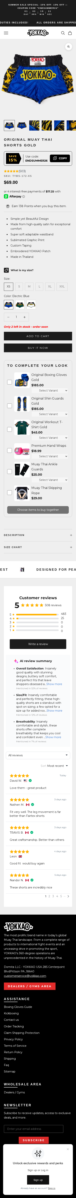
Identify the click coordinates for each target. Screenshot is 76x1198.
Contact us (11, 1020)
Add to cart (38, 336)
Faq (6, 1065)
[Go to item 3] (34, 125)
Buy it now (38, 347)
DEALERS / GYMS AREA (30, 986)
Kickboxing (11, 1013)
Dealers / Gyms (14, 1092)
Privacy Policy (13, 1039)
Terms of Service (15, 1046)
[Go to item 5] (59, 125)
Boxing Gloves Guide (18, 1007)
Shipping (10, 1058)
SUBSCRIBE (34, 1140)
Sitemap (9, 1071)
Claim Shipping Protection (22, 1033)
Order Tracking (14, 1026)
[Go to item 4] (46, 125)
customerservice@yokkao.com (25, 976)
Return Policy (13, 1052)
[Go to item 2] (21, 125)
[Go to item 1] (9, 125)
